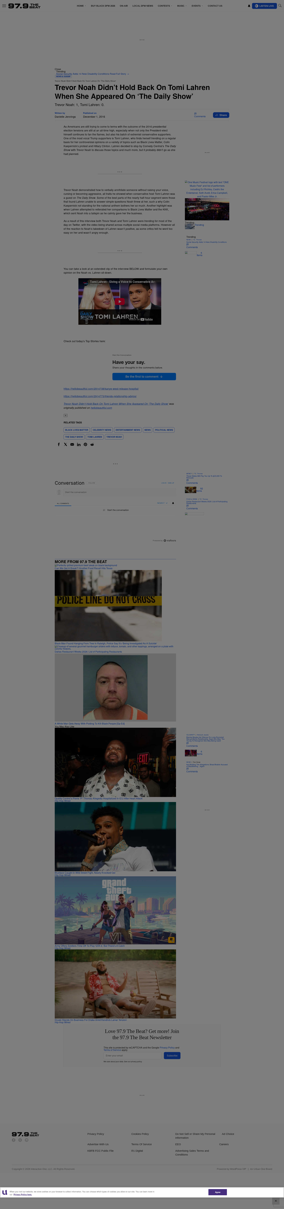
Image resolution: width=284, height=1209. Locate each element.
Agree (218, 1192)
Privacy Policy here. (23, 1194)
